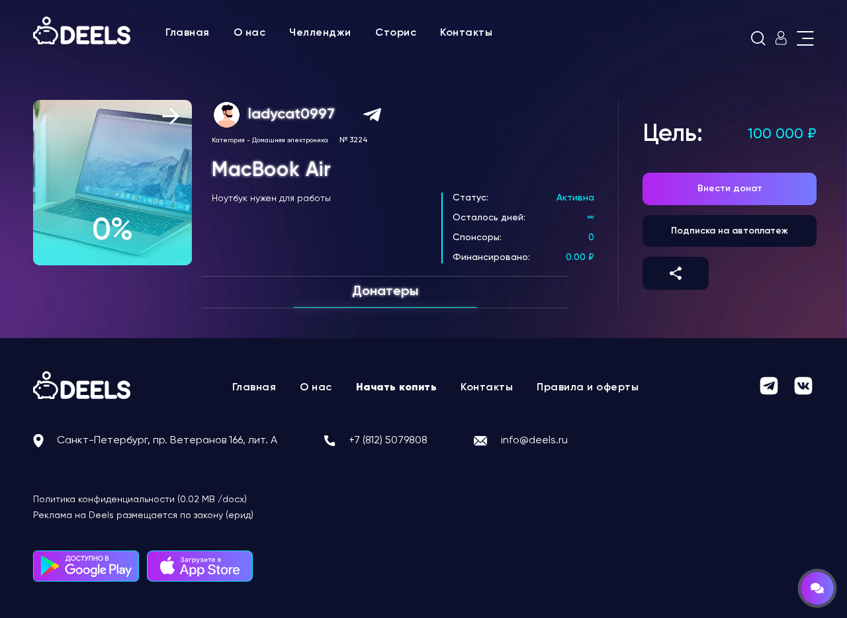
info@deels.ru (534, 440)
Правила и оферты (588, 387)
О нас (250, 33)
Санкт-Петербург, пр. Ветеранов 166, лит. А (167, 440)
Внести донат (729, 188)
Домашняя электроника (290, 140)
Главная (187, 33)
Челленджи (320, 33)
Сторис (395, 33)
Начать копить (396, 387)
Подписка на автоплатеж (729, 231)
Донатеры (385, 291)
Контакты (466, 33)
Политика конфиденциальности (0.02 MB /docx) (140, 499)
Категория (228, 140)
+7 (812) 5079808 (388, 440)
